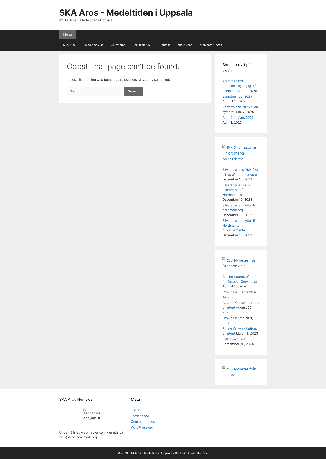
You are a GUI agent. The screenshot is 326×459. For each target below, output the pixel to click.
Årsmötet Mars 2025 (238, 117)
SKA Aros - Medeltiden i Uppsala (126, 12)
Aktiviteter (118, 45)
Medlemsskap (94, 45)
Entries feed (140, 416)
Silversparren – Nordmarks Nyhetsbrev (239, 153)
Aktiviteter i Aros (211, 45)
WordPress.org (142, 427)
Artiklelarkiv (142, 45)
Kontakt (165, 45)
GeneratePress (198, 453)
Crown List (230, 292)
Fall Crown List (233, 339)
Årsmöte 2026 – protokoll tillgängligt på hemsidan (239, 86)
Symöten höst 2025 (237, 96)
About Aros (184, 45)
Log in (135, 410)
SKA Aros (69, 45)
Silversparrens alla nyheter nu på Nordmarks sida (236, 190)
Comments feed (143, 422)
